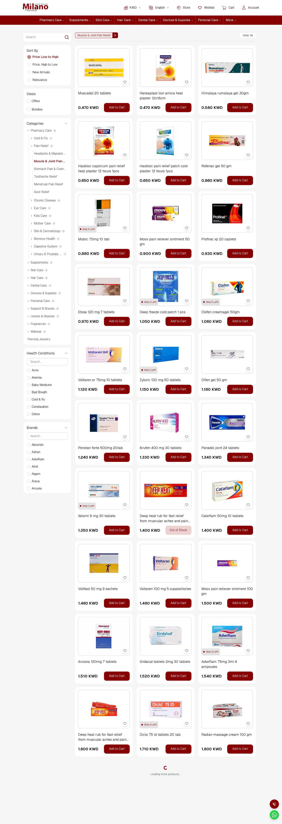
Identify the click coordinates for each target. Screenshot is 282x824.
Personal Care (208, 20)
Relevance (39, 80)
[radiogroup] (47, 68)
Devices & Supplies (176, 20)
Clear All (248, 35)
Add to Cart (117, 107)
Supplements (78, 20)
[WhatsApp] (274, 814)
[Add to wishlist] (125, 82)
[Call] (274, 804)
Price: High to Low (45, 65)
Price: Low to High (45, 57)
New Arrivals (41, 72)
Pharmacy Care (51, 20)
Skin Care (102, 20)
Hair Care (124, 20)
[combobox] (135, 7)
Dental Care (146, 20)
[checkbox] (28, 101)
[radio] (29, 57)
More (229, 20)
